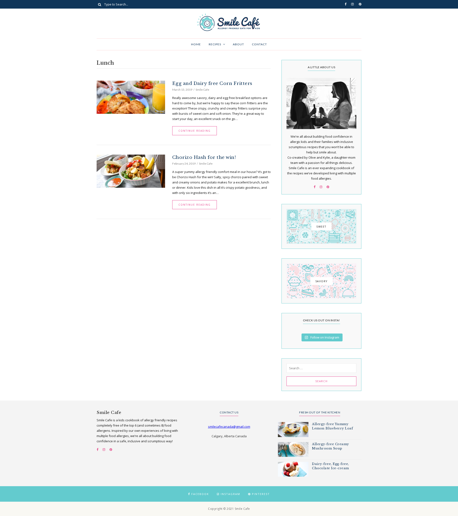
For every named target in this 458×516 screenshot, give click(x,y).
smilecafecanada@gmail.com (229, 426)
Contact (259, 44)
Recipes (215, 44)
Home (196, 44)
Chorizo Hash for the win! (204, 157)
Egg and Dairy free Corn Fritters (212, 83)
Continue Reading (194, 130)
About (238, 44)
